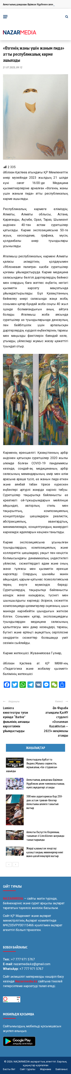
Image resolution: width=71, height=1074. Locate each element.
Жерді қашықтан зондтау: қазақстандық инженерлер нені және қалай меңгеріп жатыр (44, 852)
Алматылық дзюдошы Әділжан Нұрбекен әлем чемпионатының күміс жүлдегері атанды (45, 783)
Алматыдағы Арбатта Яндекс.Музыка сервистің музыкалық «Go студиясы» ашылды (31, 765)
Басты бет (9, 1069)
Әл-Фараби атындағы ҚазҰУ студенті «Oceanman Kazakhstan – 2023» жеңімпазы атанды (56, 722)
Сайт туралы (27, 1069)
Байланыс (62, 1069)
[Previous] (9, 864)
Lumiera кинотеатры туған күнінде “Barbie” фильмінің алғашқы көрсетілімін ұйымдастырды (16, 719)
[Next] (16, 864)
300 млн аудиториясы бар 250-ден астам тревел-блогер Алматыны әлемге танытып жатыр (44, 802)
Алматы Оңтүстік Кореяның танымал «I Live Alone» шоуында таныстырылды (45, 836)
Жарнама (45, 1069)
